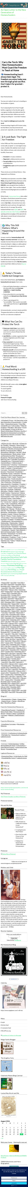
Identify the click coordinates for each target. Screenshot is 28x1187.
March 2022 (20, 605)
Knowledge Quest (11, 749)
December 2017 (19, 630)
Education (17, 473)
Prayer (25, 516)
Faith (9, 477)
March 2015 (11, 648)
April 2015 (4, 648)
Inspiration (4, 500)
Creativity (9, 468)
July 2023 (14, 597)
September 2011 (20, 674)
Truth (19, 537)
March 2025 (4, 590)
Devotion (3, 472)
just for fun (7, 502)
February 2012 (21, 671)
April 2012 (4, 671)
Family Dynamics (5, 479)
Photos (9, 516)
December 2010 (19, 680)
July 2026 (13, 583)
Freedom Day (5, 486)
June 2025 (5, 588)
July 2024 (17, 591)
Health (22, 491)
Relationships (5, 523)
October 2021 (20, 609)
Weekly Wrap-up (21, 540)
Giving (10, 487)
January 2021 (5, 614)
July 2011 (12, 676)
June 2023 (22, 597)
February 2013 (13, 664)
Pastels (10, 514)
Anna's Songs (20, 445)
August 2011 (4, 676)
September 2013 (5, 660)
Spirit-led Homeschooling (8, 532)
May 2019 (15, 621)
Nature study (4, 569)
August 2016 (4, 639)
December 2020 (14, 614)
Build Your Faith (5, 459)
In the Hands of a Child (20, 756)
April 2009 (12, 692)
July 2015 (8, 646)
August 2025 (15, 586)
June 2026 (21, 583)
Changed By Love (6, 461)
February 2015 (21, 648)
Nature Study (21, 510)
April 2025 (19, 588)
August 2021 (15, 611)
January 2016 (9, 643)
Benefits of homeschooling (16, 449)
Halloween (18, 561)
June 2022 (5, 605)
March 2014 (16, 655)
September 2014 (20, 651)
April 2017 (22, 634)
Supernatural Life (7, 535)
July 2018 (8, 628)
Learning (21, 502)
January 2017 (5, 636)
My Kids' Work (12, 510)
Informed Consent (6, 498)
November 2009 (5, 688)
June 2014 (20, 653)
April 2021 (12, 612)
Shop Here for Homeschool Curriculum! (12, 433)
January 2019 (23, 623)
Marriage (21, 503)
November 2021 (10, 609)
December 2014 (14, 650)
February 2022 (5, 607)
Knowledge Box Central (9, 758)
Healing (11, 491)
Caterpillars (4, 553)
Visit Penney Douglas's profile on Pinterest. (13, 796)
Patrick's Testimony (19, 514)
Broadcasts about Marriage (17, 457)
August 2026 (5, 583)
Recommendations (17, 521)
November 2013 (5, 658)
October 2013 (16, 658)
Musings (12, 509)
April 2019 (22, 621)
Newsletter (4, 512)
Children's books (17, 463)
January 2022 (15, 607)
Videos (13, 540)
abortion (9, 549)
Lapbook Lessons (6, 736)
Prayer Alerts (6, 517)
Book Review (22, 549)
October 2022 (20, 602)
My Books (19, 509)
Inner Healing (16, 498)
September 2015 (15, 644)
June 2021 (5, 612)
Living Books (13, 503)
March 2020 (16, 616)
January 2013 (23, 664)
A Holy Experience (14, 744)
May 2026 (4, 584)
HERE (16, 209)
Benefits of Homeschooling (8, 450)
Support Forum (6, 701)
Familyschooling (5, 480)
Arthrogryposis (17, 447)
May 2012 (22, 669)
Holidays (8, 495)
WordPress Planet (10, 703)
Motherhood (17, 507)
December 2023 (16, 593)
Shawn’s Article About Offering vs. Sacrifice (13, 431)
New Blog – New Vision (14, 427)
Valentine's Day (5, 540)
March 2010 (20, 685)
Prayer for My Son (16, 429)
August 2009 (15, 690)
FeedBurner (17, 940)
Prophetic (11, 519)
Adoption (12, 445)
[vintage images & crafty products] (6, 1071)
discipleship (5, 557)
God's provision (12, 561)
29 (21, 1134)
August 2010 (15, 683)
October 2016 (9, 637)
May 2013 (12, 662)
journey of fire (7, 567)
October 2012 (5, 667)
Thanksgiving (4, 537)
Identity (22, 496)
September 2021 (5, 611)
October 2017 (16, 632)
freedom (4, 561)
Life (16, 567)
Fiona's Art (8, 482)
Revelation (15, 526)
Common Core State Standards (17, 466)
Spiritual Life (11, 533)
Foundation (15, 484)
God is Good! (17, 487)
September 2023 (5, 597)
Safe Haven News (7, 528)
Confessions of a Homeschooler (18, 733)
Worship (4, 542)
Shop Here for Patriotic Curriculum (11, 434)
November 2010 (5, 681)
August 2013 (15, 660)
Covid (2, 468)
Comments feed (6, 1028)
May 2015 (22, 646)
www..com (14, 979)
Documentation (6, 699)
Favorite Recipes (16, 480)
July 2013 (23, 660)
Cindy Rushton (21, 745)
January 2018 (9, 630)
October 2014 (9, 651)
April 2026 (11, 584)
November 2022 (10, 602)
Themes (14, 701)
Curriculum (4, 470)
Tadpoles (16, 535)
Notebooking (12, 512)
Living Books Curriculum (9, 724)
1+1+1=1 (4, 733)
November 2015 (19, 643)
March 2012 (11, 671)
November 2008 (21, 692)
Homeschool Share (7, 756)
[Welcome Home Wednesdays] (14, 1151)
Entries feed (5, 1025)
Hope (12, 496)
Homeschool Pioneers (18, 495)
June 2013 (5, 662)
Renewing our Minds (17, 524)
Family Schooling (16, 479)
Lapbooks (15, 502)
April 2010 (12, 685)
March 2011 (16, 678)
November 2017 (5, 632)
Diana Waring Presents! (9, 710)
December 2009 (15, 687)
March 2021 (20, 612)
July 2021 (23, 611)
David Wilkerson (9, 555)
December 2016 (14, 636)
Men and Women (17, 505)
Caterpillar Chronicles (17, 459)
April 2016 (8, 641)
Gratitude (10, 489)
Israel (10, 500)
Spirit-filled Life (20, 530)
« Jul (2, 1138)
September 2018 (15, 627)
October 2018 (5, 627)
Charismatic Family (17, 461)
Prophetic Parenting (21, 519)
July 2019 (8, 621)
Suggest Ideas (22, 699)
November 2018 (17, 625)
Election (23, 473)
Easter (11, 473)
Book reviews (17, 454)
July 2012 (8, 669)
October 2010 (16, 681)
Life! (7, 503)
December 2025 (20, 584)
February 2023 (5, 600)
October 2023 (16, 595)
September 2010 (5, 683)
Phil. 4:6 (3, 516)
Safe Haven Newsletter (20, 528)
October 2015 (5, 644)
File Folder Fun (6, 735)
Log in (3, 1022)
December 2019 (10, 618)
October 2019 (5, 620)
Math (9, 505)
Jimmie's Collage (11, 713)
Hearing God (15, 493)
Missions (9, 507)
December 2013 (19, 657)
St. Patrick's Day (21, 533)
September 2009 (5, 690)
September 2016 (20, 637)
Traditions (13, 537)
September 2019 (15, 620)
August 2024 (9, 591)
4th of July (16, 443)
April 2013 (19, 662)
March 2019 (4, 623)
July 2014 (12, 653)
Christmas (14, 464)
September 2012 (15, 667)
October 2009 (16, 688)
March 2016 (16, 641)
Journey (15, 500)
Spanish (13, 530)
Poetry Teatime (16, 516)
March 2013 (4, 664)
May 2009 (5, 692)
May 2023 (4, 598)
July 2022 (23, 604)
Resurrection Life (6, 526)
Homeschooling (5, 496)
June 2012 (15, 669)
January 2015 (5, 650)
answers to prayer (14, 549)
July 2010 (23, 683)
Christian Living (5, 464)
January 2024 (6, 593)
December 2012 (6, 665)
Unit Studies (17, 539)
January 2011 (9, 680)
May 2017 (15, 634)
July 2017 (8, 634)
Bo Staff (19, 452)
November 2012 (17, 665)
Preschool (4, 519)
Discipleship (18, 472)
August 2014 (4, 653)
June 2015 (15, 646)
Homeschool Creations (18, 735)
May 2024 (24, 591)
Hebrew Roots (24, 563)
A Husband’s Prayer (7, 420)
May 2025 (12, 588)
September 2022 (5, 604)
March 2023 (19, 598)
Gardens (21, 486)
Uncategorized (8, 539)
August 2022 (15, 604)
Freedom (22, 484)
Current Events (17, 468)
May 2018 (15, 628)
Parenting (4, 514)
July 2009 (23, 690)
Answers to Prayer (6, 447)
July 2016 (12, 639)
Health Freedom (5, 493)
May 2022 (12, 605)
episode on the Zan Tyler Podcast (10, 212)
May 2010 (5, 685)
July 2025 (23, 586)
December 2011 (14, 673)
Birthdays (12, 452)
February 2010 (5, 687)
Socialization (5, 530)
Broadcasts (19, 456)
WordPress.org (6, 1031)
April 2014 (8, 655)
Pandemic (20, 512)
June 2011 (20, 676)
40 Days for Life (6, 443)
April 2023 (11, 598)
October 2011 (9, 674)
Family (14, 477)
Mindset (3, 507)
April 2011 (8, 678)
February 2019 (13, 623)
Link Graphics (16, 426)
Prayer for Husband (17, 517)
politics (17, 569)
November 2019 (20, 618)
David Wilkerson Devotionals (17, 470)
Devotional (11, 472)
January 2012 (5, 673)
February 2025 (13, 590)
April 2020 (8, 616)
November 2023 (5, 595)
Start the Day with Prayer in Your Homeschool (21, 836)
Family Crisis (21, 477)
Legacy (3, 503)
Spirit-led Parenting (13, 573)
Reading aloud (6, 521)
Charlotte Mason (6, 463)
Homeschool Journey (12, 424)
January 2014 (9, 657)
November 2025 (5, 586)
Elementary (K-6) (7, 475)
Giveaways (4, 487)
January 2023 (15, 600)
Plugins (14, 699)
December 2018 (6, 625)
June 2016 (20, 639)
